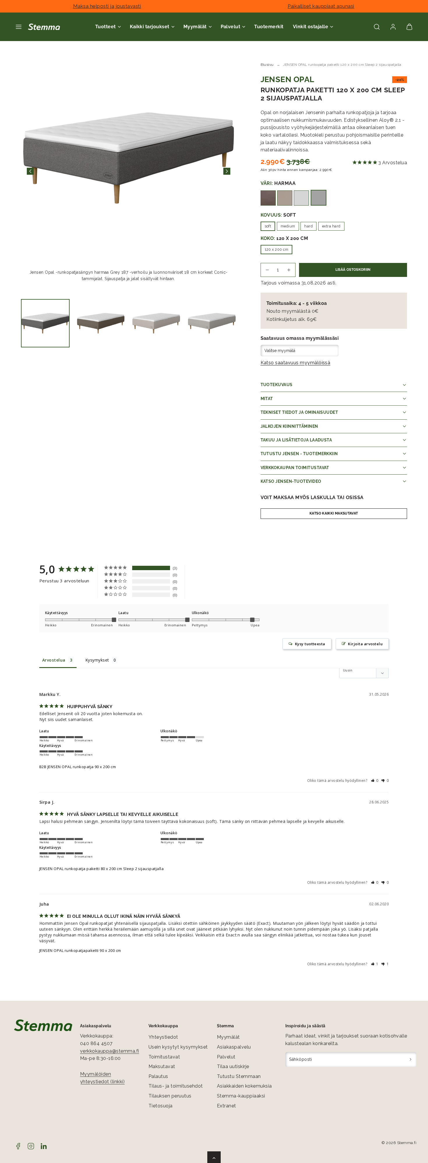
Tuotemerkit (268, 26)
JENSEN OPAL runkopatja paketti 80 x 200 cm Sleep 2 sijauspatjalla (101, 868)
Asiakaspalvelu (234, 1047)
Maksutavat (161, 1066)
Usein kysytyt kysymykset (178, 1047)
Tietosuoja (160, 1106)
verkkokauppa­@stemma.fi (109, 1051)
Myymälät (228, 1037)
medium (288, 226)
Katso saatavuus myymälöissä (295, 362)
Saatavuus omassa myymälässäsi (300, 338)
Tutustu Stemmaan (239, 1076)
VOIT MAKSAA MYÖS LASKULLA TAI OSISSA (312, 497)
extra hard (331, 226)
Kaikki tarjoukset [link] (149, 26)
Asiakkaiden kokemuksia (244, 1086)
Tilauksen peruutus (170, 1096)
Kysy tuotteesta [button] (310, 643)
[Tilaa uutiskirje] (410, 1059)
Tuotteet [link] (105, 26)
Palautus (158, 1076)
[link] (393, 27)
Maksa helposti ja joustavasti (107, 6)
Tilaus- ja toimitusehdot (175, 1086)
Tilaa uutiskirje (233, 1066)
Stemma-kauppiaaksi (241, 1096)
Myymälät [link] (195, 26)
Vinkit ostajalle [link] (310, 26)
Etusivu (267, 65)
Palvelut (226, 1057)
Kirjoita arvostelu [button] (365, 643)
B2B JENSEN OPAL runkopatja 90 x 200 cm (77, 766)
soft (268, 226)
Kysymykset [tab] (97, 660)
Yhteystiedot (163, 1037)
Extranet (226, 1106)
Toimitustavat (164, 1057)
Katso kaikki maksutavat (333, 513)
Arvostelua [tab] (54, 660)
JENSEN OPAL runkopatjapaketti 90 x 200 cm (80, 950)
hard (308, 226)
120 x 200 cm (277, 249)
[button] (19, 27)
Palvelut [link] (230, 26)
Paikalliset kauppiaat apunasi (321, 6)
